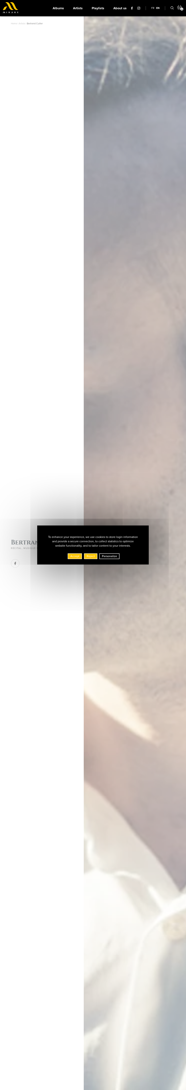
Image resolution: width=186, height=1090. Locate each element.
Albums (58, 8)
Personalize (109, 556)
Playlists (98, 8)
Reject (91, 556)
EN (157, 8)
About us (120, 8)
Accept (74, 556)
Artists (78, 8)
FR (152, 8)
